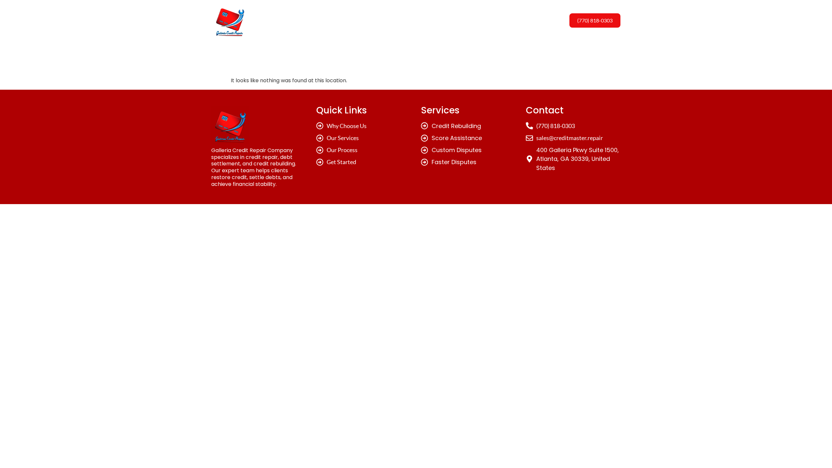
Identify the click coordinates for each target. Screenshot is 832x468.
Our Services (406, 20)
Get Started (494, 20)
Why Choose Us (357, 20)
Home (316, 20)
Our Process (451, 20)
